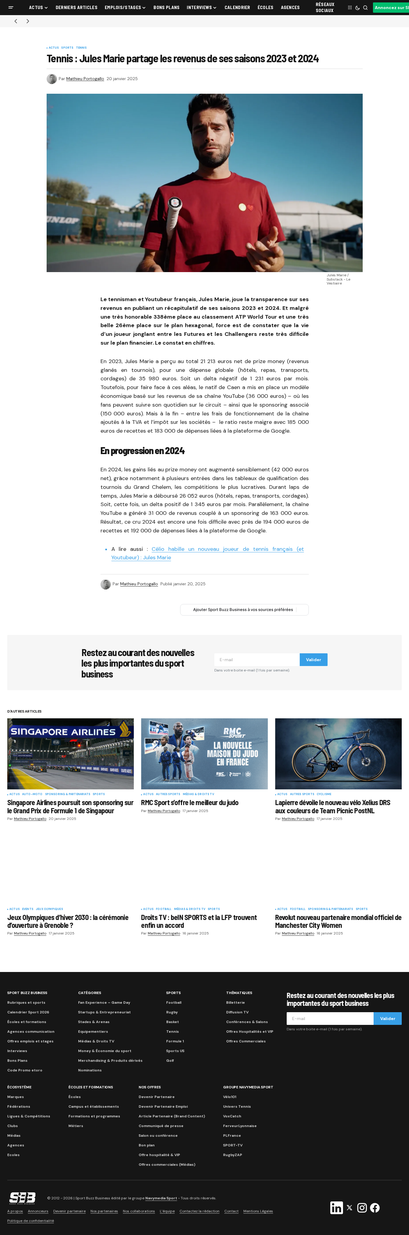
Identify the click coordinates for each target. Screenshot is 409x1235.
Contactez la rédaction (199, 1211)
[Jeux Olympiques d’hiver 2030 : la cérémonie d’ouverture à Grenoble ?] (70, 868)
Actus (54, 48)
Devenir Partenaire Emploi (163, 1106)
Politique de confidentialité (30, 1220)
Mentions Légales (258, 1211)
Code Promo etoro (24, 1070)
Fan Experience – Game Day (104, 1002)
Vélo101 (229, 1096)
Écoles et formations (26, 1021)
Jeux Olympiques (49, 909)
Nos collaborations (139, 1211)
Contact (231, 1211)
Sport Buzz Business (27, 992)
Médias (14, 1135)
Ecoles (13, 1154)
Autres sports (168, 794)
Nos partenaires (104, 1211)
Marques (15, 1096)
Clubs (12, 1125)
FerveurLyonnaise (240, 1125)
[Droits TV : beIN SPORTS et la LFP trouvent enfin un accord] (204, 868)
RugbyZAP (232, 1154)
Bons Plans (17, 1060)
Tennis (81, 48)
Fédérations (18, 1106)
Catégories (89, 992)
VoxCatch (232, 1116)
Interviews (17, 1050)
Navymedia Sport (161, 1198)
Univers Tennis (237, 1106)
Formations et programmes (94, 1116)
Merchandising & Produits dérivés (110, 1060)
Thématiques (239, 992)
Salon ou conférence (158, 1135)
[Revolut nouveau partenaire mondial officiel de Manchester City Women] (338, 868)
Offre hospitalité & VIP (159, 1154)
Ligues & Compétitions (28, 1116)
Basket (172, 1021)
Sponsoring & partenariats (68, 794)
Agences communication (30, 1031)
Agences (15, 1145)
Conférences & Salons (247, 1021)
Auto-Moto (32, 794)
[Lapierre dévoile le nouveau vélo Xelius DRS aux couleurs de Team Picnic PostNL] (338, 753)
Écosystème (19, 1087)
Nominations (90, 1070)
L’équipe (167, 1211)
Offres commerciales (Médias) (167, 1164)
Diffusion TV (237, 1012)
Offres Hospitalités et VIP (249, 1031)
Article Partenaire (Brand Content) (172, 1116)
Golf (170, 1060)
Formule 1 (175, 1041)
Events (27, 909)
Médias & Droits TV (198, 794)
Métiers (75, 1125)
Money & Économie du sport (104, 1050)
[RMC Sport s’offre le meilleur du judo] (204, 753)
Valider (313, 659)
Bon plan (147, 1145)
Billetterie (235, 1002)
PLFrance (232, 1135)
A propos (15, 1211)
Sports (67, 48)
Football (163, 909)
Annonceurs (38, 1211)
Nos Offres (150, 1087)
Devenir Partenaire (157, 1096)
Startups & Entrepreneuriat (104, 1012)
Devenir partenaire (69, 1211)
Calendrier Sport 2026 (28, 1012)
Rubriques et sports (26, 1002)
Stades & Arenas (94, 1021)
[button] (11, 7)
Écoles (74, 1096)
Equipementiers (93, 1031)
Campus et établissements (93, 1106)
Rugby (172, 1012)
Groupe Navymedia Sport (248, 1087)
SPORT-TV (232, 1145)
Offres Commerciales (246, 1041)
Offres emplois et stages (30, 1041)
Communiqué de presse (161, 1125)
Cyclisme (324, 794)
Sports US (175, 1050)
